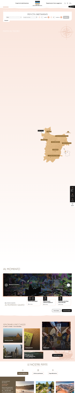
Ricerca (66, 17)
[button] (65, 3)
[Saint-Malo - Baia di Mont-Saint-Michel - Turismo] (37, 3)
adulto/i (45, 17)
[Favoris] (68, 3)
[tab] (23, 372)
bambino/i (58, 17)
